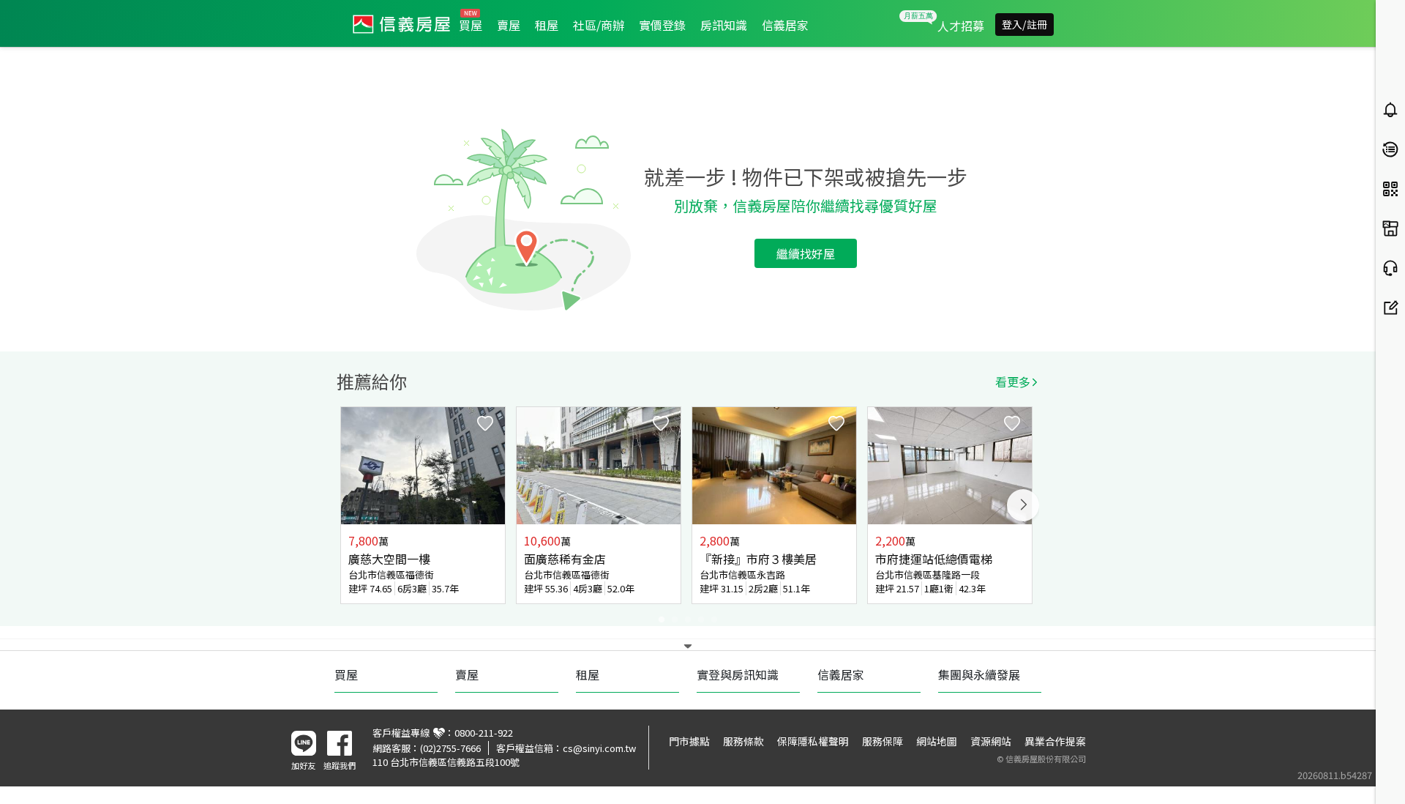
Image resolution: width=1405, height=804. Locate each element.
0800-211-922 (483, 733)
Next (1023, 505)
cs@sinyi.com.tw (599, 748)
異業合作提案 (1055, 741)
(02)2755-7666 (450, 748)
